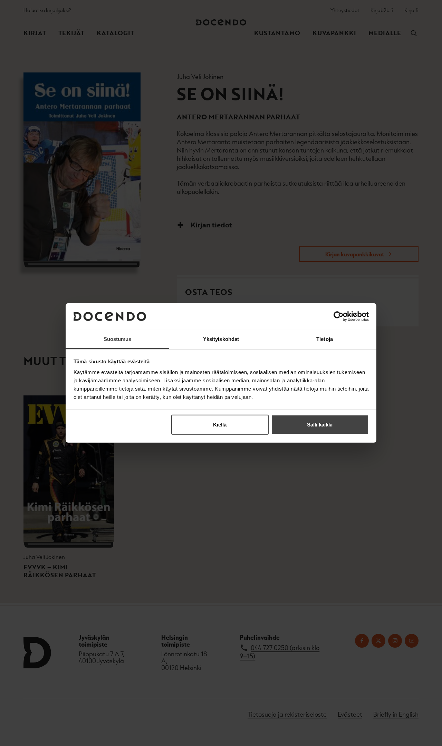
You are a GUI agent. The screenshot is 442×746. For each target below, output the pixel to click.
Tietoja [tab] (324, 339)
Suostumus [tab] (118, 339)
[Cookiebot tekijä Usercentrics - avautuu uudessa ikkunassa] (338, 316)
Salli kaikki (320, 425)
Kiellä (220, 425)
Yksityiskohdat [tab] (221, 339)
